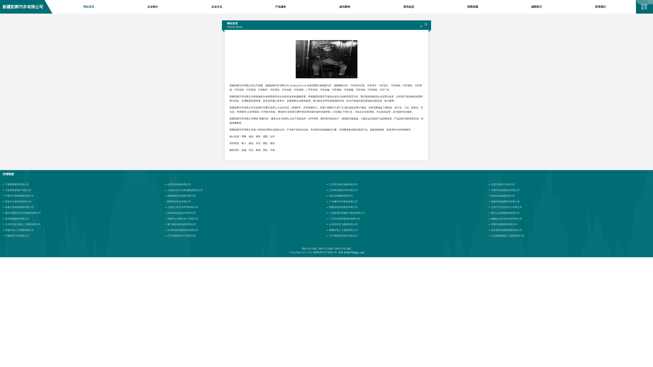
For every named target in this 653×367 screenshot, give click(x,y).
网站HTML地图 (343, 248)
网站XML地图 (309, 248)
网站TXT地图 (326, 248)
